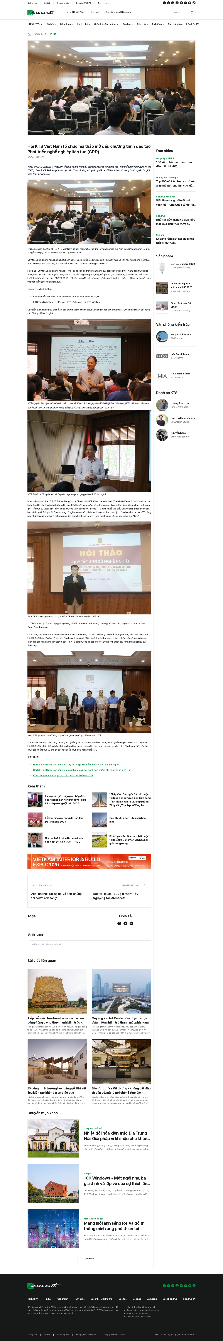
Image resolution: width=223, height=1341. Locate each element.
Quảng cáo (32, 3)
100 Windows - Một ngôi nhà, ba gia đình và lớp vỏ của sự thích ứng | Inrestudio (117, 1180)
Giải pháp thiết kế (93, 1128)
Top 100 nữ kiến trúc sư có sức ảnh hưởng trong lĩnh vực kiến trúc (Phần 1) (176, 184)
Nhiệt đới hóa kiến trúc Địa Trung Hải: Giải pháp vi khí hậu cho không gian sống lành (117, 1135)
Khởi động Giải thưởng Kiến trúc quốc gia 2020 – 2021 (63, 775)
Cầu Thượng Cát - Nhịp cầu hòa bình (127, 820)
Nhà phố (88, 1173)
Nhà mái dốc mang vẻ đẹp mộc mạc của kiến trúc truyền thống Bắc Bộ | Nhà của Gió (175, 222)
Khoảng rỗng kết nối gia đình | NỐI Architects (175, 241)
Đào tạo (122, 1299)
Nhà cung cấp (63, 3)
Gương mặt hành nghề (167, 177)
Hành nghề (79, 1299)
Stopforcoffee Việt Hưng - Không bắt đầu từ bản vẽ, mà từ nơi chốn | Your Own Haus (121, 1093)
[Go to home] (42, 12)
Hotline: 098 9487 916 (137, 1313)
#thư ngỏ (95, 12)
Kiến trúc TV (189, 1299)
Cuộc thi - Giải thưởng (101, 1299)
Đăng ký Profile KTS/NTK (86, 1335)
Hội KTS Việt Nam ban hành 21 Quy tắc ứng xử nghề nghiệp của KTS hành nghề (76, 764)
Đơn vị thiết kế (104, 3)
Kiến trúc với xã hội (93, 1219)
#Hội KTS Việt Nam (75, 12)
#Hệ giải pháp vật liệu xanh (118, 12)
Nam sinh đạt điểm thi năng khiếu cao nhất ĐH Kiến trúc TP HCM (64, 840)
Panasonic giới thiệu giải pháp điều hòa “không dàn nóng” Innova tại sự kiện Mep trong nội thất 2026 (65, 800)
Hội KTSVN (32, 1299)
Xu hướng (152, 1299)
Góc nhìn (137, 1299)
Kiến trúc (160, 216)
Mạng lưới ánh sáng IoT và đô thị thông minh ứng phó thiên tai (114, 1226)
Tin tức (47, 1299)
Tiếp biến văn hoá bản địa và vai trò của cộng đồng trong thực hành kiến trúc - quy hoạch (55, 1022)
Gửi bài (47, 3)
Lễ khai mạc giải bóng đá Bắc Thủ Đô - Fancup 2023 (64, 820)
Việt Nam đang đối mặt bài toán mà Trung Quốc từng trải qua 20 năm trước (175, 203)
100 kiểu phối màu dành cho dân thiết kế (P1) (174, 164)
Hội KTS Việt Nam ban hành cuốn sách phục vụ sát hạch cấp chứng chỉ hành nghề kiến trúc (82, 770)
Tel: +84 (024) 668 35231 (139, 1316)
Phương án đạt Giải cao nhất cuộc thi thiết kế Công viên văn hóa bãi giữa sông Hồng (129, 840)
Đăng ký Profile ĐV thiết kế (114, 1335)
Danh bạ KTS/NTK (83, 3)
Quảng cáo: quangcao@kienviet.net (143, 1310)
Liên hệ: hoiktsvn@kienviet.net (141, 1307)
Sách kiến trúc (170, 1299)
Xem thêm (89, 1258)
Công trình (62, 1299)
